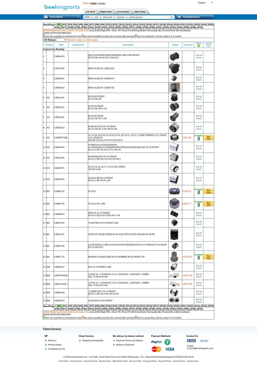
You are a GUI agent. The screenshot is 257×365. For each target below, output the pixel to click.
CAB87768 (59, 246)
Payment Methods (161, 336)
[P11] (115, 24)
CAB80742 (59, 191)
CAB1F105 (59, 223)
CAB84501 (59, 78)
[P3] (70, 24)
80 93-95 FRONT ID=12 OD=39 (96, 97)
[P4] (75, 24)
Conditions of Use (56, 349)
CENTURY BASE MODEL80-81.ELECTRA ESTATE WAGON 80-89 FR (121, 234)
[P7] (91, 24)
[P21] (183, 24)
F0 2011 (92, 191)
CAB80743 (59, 204)
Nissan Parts (135, 361)
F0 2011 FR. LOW (96, 204)
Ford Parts (63, 361)
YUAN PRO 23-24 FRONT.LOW (103, 223)
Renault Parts (164, 361)
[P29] (77, 27)
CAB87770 (59, 257)
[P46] (193, 27)
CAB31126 (59, 117)
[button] (172, 17)
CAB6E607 (59, 214)
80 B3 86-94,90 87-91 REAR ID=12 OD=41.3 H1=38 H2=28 (102, 127)
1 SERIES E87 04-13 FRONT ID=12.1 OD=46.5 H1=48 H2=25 (103, 292)
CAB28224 (59, 128)
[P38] (139, 27)
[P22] (190, 24)
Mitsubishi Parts (120, 361)
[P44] (180, 27)
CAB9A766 (59, 292)
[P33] (105, 27)
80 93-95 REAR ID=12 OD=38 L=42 (97, 107)
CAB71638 (59, 68)
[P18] (163, 24)
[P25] (211, 24)
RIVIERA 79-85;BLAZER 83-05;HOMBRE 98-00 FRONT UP (116, 257)
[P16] (149, 24)
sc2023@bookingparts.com (200, 348)
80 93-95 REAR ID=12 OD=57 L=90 (97, 117)
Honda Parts (76, 361)
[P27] (64, 27)
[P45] (186, 27)
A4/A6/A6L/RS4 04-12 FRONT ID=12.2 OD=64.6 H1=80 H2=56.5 (104, 157)
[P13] (129, 24)
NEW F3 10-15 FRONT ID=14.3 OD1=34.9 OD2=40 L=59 (104, 214)
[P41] (159, 27)
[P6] (86, 24)
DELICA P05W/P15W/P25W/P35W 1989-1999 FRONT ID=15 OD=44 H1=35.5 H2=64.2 (114, 56)
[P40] (152, 27)
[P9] (102, 24)
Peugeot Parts (150, 361)
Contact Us (192, 336)
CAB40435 (59, 179)
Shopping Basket (191, 17)
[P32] (98, 27)
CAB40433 (59, 147)
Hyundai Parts (90, 361)
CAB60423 (59, 56)
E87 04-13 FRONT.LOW (99, 267)
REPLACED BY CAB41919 (101, 68)
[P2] (64, 24)
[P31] (91, 27)
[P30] (84, 27)
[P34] (111, 27)
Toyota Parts (192, 361)
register (101, 3)
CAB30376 (59, 168)
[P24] (204, 24)
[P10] (109, 24)
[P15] (143, 24)
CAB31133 (59, 107)
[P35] (118, 27)
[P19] (170, 24)
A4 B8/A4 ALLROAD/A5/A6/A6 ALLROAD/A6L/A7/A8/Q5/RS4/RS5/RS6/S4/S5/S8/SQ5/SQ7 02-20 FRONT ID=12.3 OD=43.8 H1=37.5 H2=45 (123, 147)
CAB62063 (59, 87)
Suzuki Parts (179, 361)
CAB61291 (59, 234)
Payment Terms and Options (129, 340)
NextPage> (49, 24)
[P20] (177, 24)
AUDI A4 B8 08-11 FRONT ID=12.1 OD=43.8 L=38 (100, 179)
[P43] (173, 27)
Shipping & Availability (92, 340)
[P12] (122, 24)
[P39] (145, 27)
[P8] (97, 24)
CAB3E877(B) (60, 137)
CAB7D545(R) (61, 275)
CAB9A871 (59, 300)
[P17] (156, 24)
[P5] (80, 24)
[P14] (136, 24)
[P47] (200, 27)
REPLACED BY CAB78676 (101, 78)
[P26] (57, 27)
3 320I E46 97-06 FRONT (100, 300)
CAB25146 (59, 158)
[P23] (197, 24)
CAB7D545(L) (60, 284)
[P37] (132, 27)
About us (52, 340)
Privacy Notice (55, 345)
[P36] (125, 27)
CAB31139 (59, 97)
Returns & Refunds (125, 345)
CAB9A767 (59, 267)
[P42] (166, 27)
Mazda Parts (105, 361)
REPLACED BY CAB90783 (101, 87)
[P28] (70, 27)
